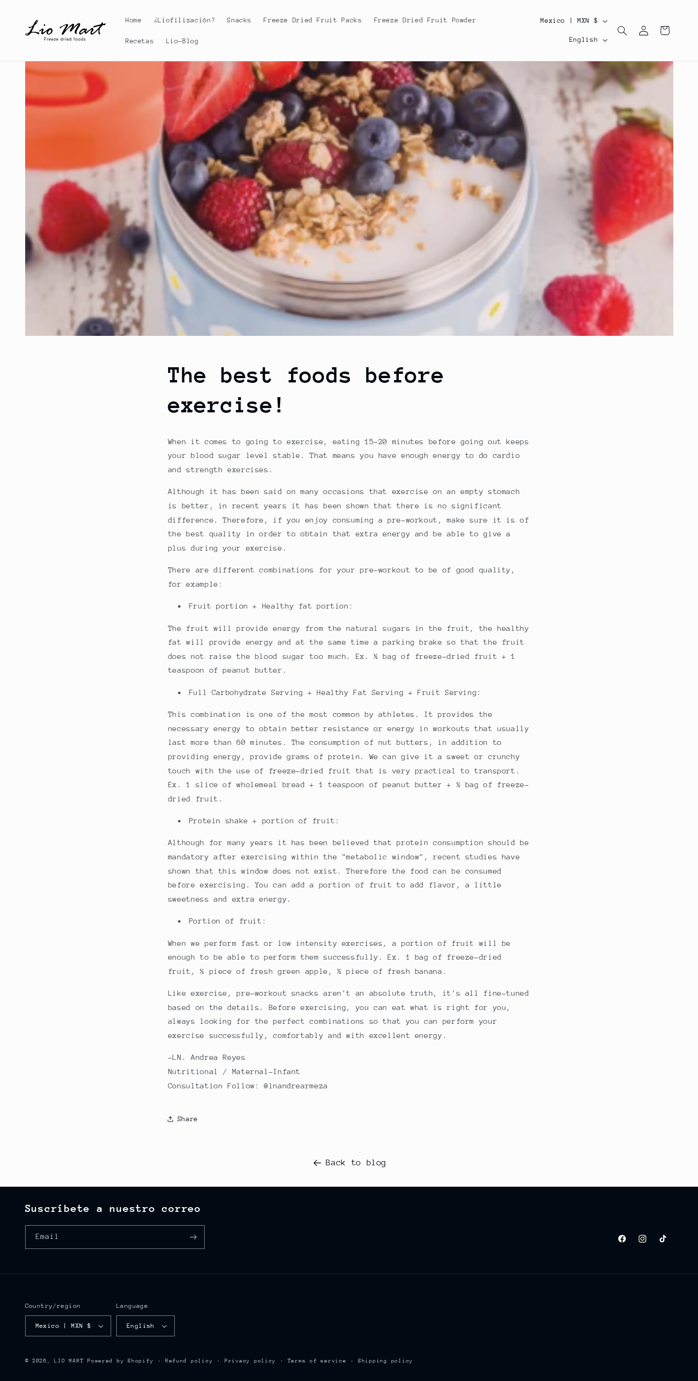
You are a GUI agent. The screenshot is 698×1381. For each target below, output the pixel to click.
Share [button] (188, 1119)
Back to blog (356, 1162)
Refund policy (189, 1361)
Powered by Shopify (120, 1361)
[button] (622, 30)
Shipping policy (385, 1361)
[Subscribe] (193, 1236)
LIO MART (69, 1361)
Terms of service (317, 1361)
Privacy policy (250, 1361)
